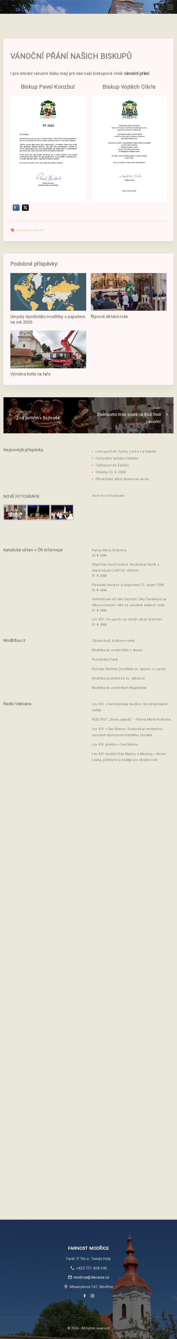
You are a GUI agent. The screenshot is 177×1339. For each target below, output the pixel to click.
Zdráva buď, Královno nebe (113, 641)
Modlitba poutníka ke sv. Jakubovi (118, 678)
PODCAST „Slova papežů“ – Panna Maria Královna (131, 719)
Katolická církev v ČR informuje (33, 549)
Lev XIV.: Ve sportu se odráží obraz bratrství (127, 619)
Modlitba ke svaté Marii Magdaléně (119, 688)
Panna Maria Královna (109, 550)
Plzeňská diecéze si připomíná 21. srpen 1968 (128, 585)
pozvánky (23, 230)
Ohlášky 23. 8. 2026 (111, 472)
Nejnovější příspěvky (23, 449)
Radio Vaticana (17, 703)
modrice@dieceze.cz (91, 1277)
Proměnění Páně (105, 659)
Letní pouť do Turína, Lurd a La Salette (126, 451)
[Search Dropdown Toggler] (157, 7)
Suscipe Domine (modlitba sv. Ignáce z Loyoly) (129, 669)
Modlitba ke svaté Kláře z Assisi (117, 650)
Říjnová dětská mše (109, 316)
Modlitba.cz (14, 640)
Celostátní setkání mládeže (117, 458)
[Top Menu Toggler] (170, 7)
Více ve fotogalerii (108, 495)
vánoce (38, 230)
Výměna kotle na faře (30, 374)
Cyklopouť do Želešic (112, 465)
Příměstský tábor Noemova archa (122, 479)
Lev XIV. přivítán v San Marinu (115, 744)
